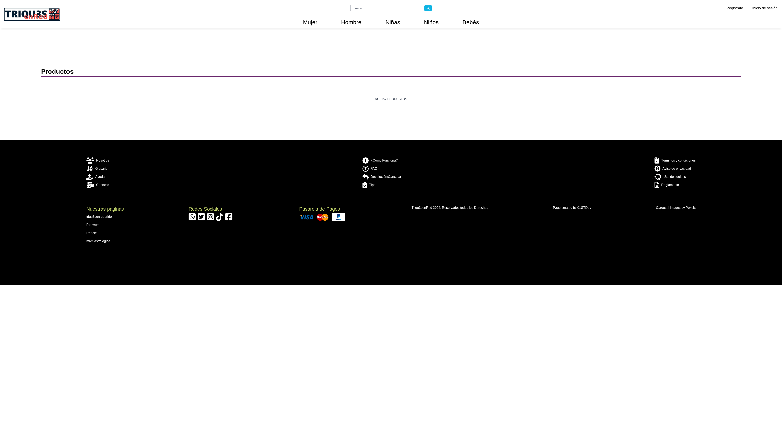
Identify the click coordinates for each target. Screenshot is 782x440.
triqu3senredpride (99, 216)
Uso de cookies (674, 176)
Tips (372, 185)
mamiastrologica (98, 241)
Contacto (102, 185)
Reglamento (670, 185)
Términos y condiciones (678, 160)
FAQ (374, 168)
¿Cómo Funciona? (384, 160)
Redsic (91, 233)
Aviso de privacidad (676, 168)
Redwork (92, 225)
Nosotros (102, 160)
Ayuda (100, 176)
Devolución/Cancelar (386, 176)
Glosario (101, 168)
